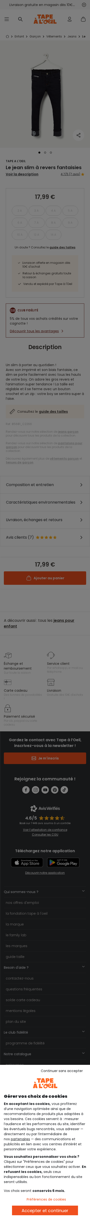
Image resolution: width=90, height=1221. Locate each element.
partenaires (20, 1139)
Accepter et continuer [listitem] (45, 1211)
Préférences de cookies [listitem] (46, 1199)
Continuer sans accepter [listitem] (62, 1070)
